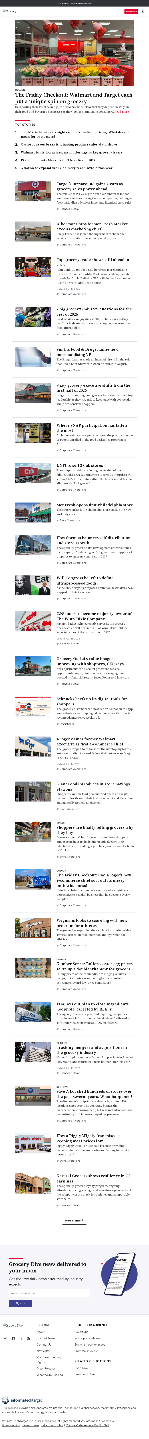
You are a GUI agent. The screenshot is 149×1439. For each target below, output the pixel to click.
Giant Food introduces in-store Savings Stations (93, 786)
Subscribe (131, 11)
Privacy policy (11, 1425)
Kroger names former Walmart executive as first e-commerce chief (90, 741)
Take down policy (52, 1425)
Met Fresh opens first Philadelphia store (95, 505)
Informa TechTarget (65, 1408)
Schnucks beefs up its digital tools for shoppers (92, 701)
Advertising (81, 1332)
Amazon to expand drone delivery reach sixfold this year (67, 168)
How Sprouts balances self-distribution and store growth (94, 540)
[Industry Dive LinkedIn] (5, 1338)
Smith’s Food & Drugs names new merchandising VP (87, 352)
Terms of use (30, 1425)
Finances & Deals (70, 208)
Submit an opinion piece (89, 1344)
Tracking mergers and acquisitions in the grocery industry (92, 1050)
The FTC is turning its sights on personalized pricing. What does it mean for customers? (75, 134)
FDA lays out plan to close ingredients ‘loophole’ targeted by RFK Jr (93, 1006)
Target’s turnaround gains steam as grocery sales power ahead (90, 186)
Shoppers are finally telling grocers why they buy (95, 830)
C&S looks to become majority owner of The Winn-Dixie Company (94, 616)
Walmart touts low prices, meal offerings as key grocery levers (72, 152)
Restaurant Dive (84, 1374)
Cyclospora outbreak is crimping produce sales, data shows (69, 144)
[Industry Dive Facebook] (13, 1338)
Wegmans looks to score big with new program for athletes (92, 923)
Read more (123, 112)
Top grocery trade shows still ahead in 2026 (93, 262)
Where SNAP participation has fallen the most (92, 428)
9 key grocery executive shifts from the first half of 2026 (93, 387)
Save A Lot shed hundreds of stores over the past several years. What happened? (94, 1094)
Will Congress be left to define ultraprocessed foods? (85, 580)
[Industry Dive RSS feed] (28, 1338)
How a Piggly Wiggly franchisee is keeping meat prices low (88, 1138)
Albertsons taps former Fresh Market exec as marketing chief (92, 226)
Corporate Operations (73, 244)
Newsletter (43, 1351)
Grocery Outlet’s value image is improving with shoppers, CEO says (90, 661)
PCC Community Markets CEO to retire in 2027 (58, 160)
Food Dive (81, 1368)
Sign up (20, 1303)
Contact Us (44, 1344)
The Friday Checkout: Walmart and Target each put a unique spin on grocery (73, 98)
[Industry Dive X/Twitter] (21, 1338)
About (41, 1332)
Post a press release (87, 1338)
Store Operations (70, 520)
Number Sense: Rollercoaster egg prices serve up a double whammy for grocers (95, 966)
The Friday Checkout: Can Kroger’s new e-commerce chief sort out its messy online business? (94, 880)
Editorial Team (46, 1338)
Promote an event (86, 1351)
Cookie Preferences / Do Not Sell (87, 1425)
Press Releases (46, 1368)
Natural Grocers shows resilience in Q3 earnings (93, 1178)
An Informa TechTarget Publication (74, 3)
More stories (72, 1220)
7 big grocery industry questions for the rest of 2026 (94, 311)
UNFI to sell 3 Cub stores (80, 465)
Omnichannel (67, 723)
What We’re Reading (50, 1375)
